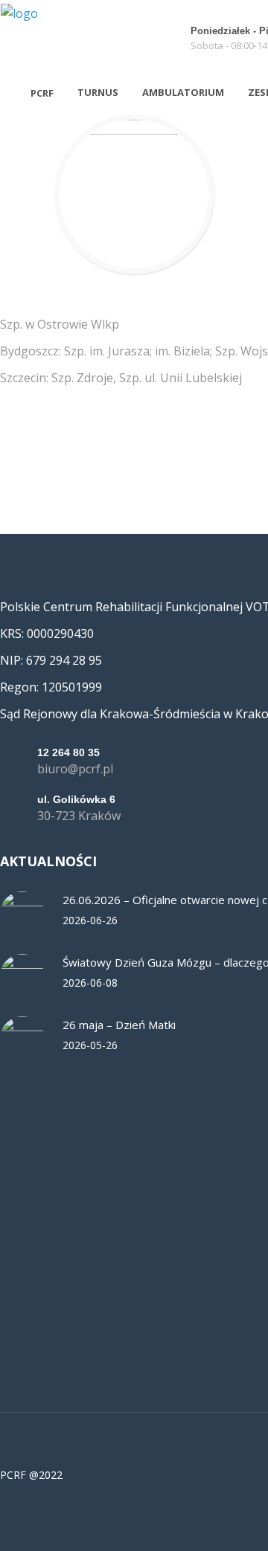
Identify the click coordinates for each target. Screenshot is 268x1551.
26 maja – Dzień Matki (119, 1024)
